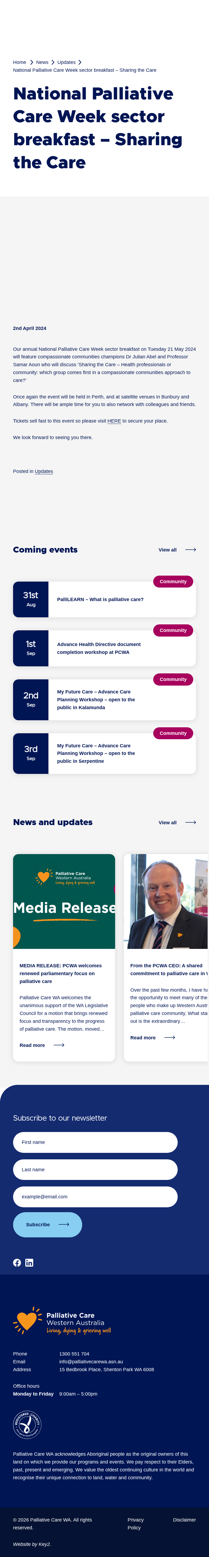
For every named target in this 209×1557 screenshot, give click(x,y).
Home (19, 62)
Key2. (45, 1544)
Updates (66, 62)
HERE (114, 421)
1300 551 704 (74, 1354)
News (42, 62)
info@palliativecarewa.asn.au (91, 1361)
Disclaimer (184, 1520)
